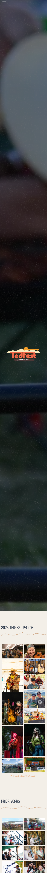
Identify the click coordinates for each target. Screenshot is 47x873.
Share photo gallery (25, 776)
